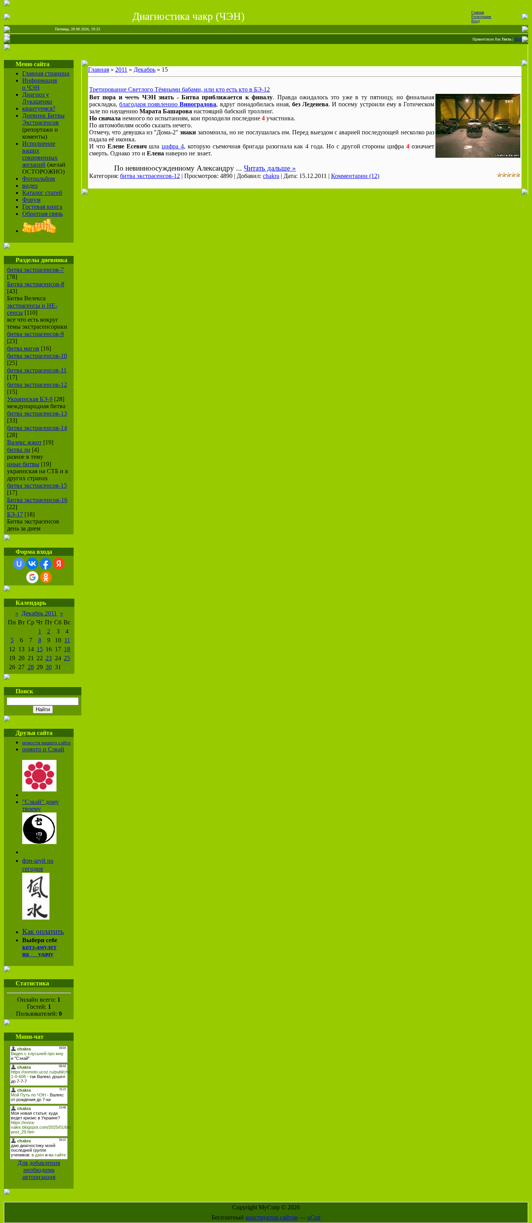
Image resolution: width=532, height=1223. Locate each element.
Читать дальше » (270, 168)
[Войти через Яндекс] (59, 563)
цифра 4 (173, 146)
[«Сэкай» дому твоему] (39, 842)
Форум (31, 199)
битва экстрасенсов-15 (37, 485)
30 (49, 667)
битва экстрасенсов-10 (37, 355)
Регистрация (481, 16)
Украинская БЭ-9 (30, 399)
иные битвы (23, 464)
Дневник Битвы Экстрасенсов (43, 119)
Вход (475, 21)
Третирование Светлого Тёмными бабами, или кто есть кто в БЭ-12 (179, 89)
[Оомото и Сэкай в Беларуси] (39, 789)
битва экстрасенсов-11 (37, 370)
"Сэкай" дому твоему (40, 805)
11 (67, 640)
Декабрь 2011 (39, 613)
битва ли (18, 449)
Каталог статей (42, 192)
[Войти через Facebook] (45, 563)
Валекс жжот (24, 442)
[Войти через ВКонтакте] (32, 563)
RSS (518, 39)
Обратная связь (42, 213)
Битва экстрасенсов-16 (37, 500)
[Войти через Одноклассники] (46, 577)
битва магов (23, 348)
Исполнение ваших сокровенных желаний (40, 154)
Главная (477, 12)
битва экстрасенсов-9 (35, 334)
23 (49, 658)
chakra (271, 176)
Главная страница (45, 73)
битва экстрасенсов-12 (37, 384)
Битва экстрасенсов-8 (35, 284)
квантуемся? (38, 108)
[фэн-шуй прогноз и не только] (35, 917)
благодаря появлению (167, 104)
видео (30, 185)
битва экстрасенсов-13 (37, 413)
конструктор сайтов (271, 1217)
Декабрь (144, 69)
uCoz (314, 1217)
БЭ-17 (15, 514)
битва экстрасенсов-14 (37, 428)
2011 (121, 69)
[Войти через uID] (19, 563)
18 (67, 649)
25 (67, 658)
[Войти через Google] (32, 577)
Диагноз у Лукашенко (37, 98)
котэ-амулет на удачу (39, 950)
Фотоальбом (38, 178)
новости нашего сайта (46, 742)
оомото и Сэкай (43, 749)
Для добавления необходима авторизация (39, 1170)
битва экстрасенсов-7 (35, 269)
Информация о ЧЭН (39, 84)
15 (40, 649)
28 (31, 667)
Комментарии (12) (355, 176)
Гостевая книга (42, 206)
